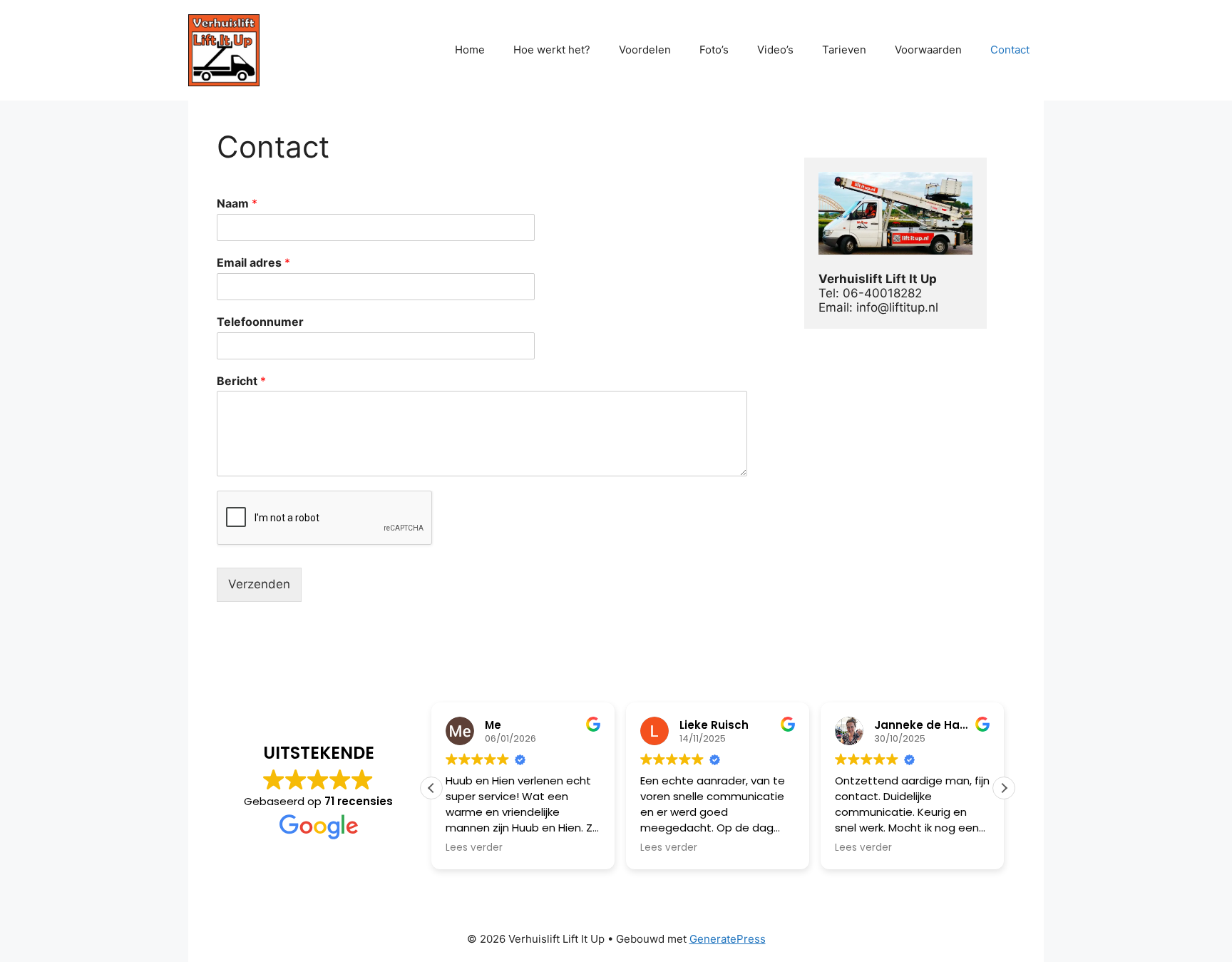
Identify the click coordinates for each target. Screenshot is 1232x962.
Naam (237, 203)
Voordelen (645, 49)
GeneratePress (727, 939)
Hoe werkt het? (551, 49)
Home (470, 49)
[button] (1004, 788)
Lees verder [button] (474, 847)
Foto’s (714, 49)
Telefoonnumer (260, 321)
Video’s (775, 49)
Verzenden (259, 584)
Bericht (241, 381)
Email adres (253, 262)
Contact (1010, 49)
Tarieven (844, 49)
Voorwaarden (928, 49)
